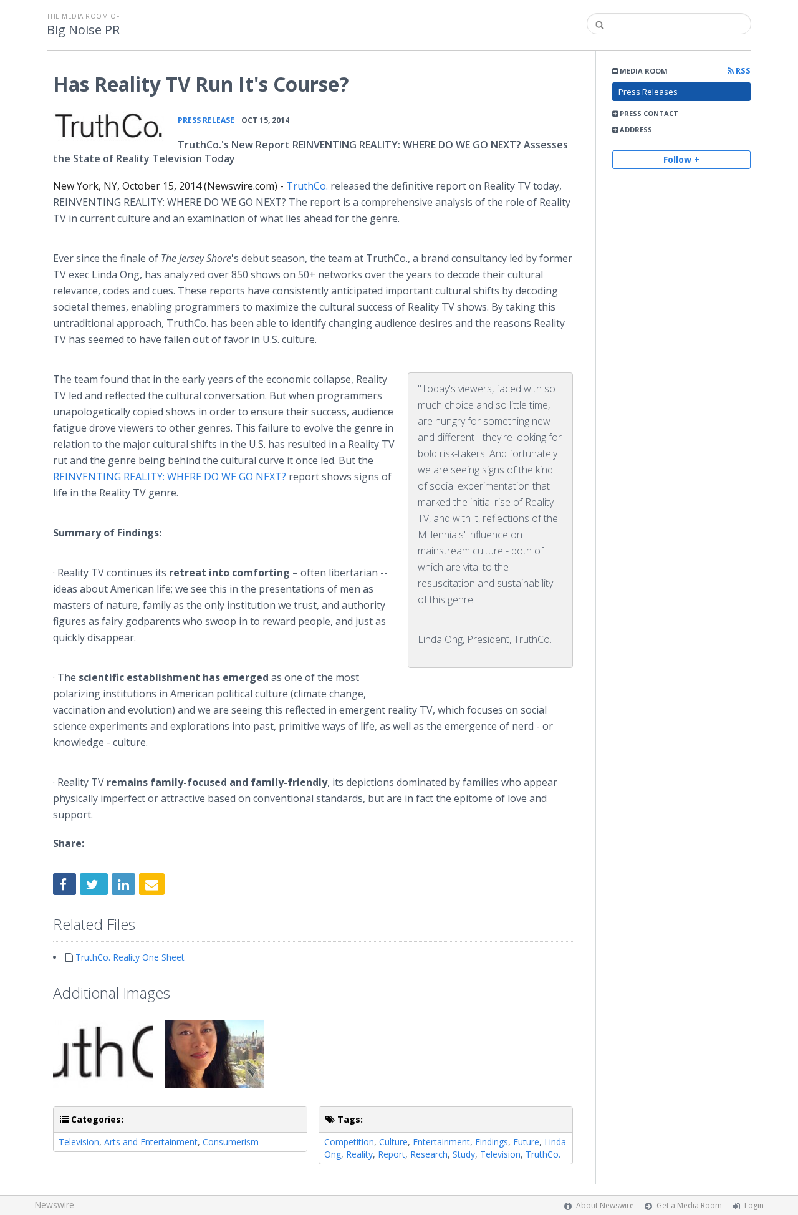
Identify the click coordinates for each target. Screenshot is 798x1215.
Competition (349, 1142)
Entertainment (441, 1142)
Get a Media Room (689, 1205)
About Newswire (605, 1205)
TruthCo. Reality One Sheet (130, 957)
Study (464, 1154)
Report (391, 1154)
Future (526, 1142)
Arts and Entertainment (151, 1142)
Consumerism (231, 1142)
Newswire (54, 1205)
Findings (491, 1142)
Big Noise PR (83, 30)
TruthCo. (307, 186)
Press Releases (648, 91)
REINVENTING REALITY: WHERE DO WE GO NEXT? (169, 476)
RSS (742, 71)
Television (79, 1142)
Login (754, 1205)
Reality (359, 1154)
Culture (393, 1142)
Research (429, 1154)
